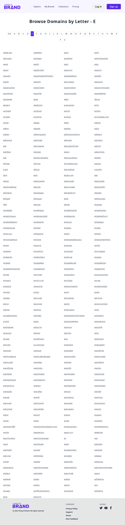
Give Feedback (72, 519)
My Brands (49, 6)
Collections (63, 6)
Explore (37, 6)
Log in (98, 6)
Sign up (114, 6)
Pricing (75, 6)
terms (68, 515)
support (69, 512)
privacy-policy (72, 508)
